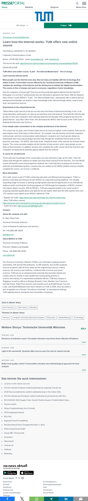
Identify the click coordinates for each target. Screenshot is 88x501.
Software (7, 449)
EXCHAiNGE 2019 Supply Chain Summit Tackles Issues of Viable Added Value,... (37, 400)
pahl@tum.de (8, 235)
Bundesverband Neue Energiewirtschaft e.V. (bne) (24, 425)
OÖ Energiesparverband (14, 412)
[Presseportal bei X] (18, 478)
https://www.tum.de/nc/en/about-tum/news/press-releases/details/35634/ (49, 63)
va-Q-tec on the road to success (17, 384)
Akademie (7, 487)
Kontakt (6, 484)
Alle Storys (21, 25)
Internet (6, 318)
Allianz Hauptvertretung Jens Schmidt (19, 408)
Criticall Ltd (8, 445)
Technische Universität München (16, 37)
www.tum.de (54, 59)
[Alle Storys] (44, 21)
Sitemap (6, 495)
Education (51, 318)
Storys (4, 7)
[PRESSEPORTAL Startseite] (13, 3)
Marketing (8, 454)
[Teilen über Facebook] (7, 499)
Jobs (45, 487)
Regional (54, 7)
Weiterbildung (64, 318)
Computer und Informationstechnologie (28, 318)
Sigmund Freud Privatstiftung (16, 421)
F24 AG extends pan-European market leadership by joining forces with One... (35, 396)
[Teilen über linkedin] (66, 499)
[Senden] (80, 499)
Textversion (47, 490)
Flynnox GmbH (10, 404)
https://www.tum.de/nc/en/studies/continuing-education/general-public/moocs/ (34, 203)
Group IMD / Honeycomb (14, 433)
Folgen (64, 25)
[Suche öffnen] (77, 3)
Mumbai (33, 307)
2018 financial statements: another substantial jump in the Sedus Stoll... (33, 392)
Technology (78, 318)
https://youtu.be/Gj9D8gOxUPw (30, 206)
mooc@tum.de (9, 255)
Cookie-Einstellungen (12, 493)
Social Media (48, 493)
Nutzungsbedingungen (52, 484)
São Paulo (22, 307)
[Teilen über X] (22, 499)
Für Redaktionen (50, 482)
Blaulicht (29, 7)
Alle (83, 328)
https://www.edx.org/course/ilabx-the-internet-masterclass (42, 198)
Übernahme (9, 441)
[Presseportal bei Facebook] (15, 478)
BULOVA (8, 417)
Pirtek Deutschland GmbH (14, 429)
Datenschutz (8, 490)
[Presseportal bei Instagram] (22, 478)
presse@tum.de (36, 59)
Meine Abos (81, 7)
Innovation (8, 437)
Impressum (7, 482)
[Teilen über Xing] (51, 499)
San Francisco (9, 307)
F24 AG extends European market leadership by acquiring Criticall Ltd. (32, 388)
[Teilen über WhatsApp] (36, 499)
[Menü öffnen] (84, 3)
